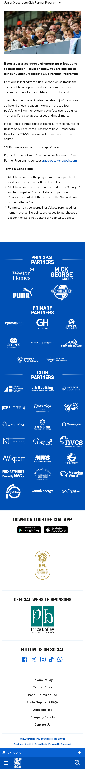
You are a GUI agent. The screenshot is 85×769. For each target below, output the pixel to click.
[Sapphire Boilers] (42, 441)
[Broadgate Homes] (42, 474)
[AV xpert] (13, 459)
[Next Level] (42, 343)
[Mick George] (62, 273)
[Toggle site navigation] (6, 763)
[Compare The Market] (71, 324)
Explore (15, 752)
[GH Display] (42, 324)
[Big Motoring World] (71, 474)
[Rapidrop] (13, 491)
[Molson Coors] (71, 389)
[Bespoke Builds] (71, 343)
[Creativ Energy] (42, 491)
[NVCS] (71, 441)
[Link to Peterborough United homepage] (19, 763)
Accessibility (42, 709)
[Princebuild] (13, 324)
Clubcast (66, 744)
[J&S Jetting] (42, 388)
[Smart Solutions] (13, 343)
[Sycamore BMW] (28, 359)
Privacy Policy (43, 680)
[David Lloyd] (42, 408)
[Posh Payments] (13, 474)
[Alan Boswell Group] (13, 388)
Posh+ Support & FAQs (42, 702)
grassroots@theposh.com (59, 160)
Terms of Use (42, 687)
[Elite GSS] (13, 407)
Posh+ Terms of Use (42, 694)
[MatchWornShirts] (42, 459)
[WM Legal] (13, 424)
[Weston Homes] (23, 273)
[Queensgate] (71, 424)
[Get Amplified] (71, 491)
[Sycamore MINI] (57, 359)
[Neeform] (13, 441)
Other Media (41, 744)
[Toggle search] (77, 763)
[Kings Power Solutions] (62, 293)
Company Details (42, 717)
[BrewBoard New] (71, 459)
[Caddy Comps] (71, 407)
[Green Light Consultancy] (42, 424)
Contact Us (42, 724)
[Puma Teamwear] (23, 293)
